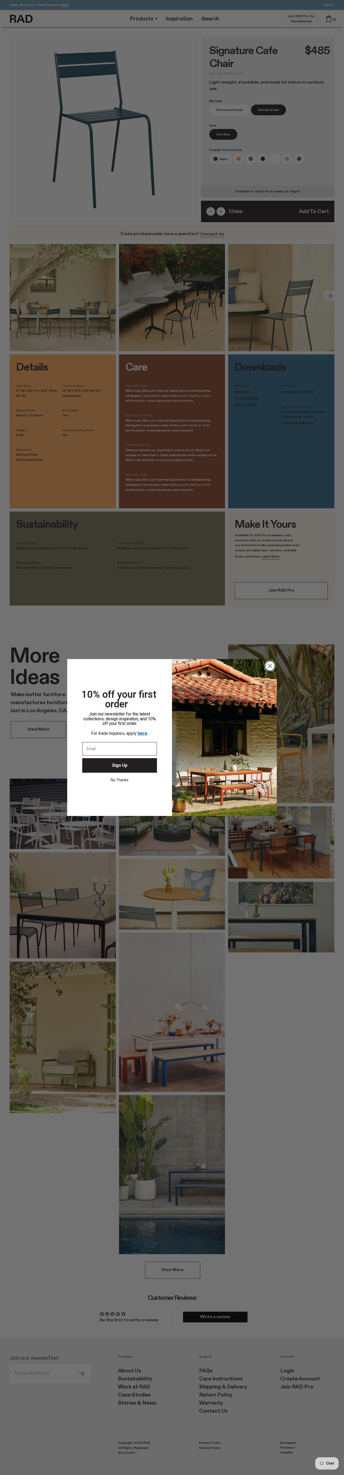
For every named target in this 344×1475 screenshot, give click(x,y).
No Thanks (119, 780)
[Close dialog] (270, 666)
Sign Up (119, 765)
